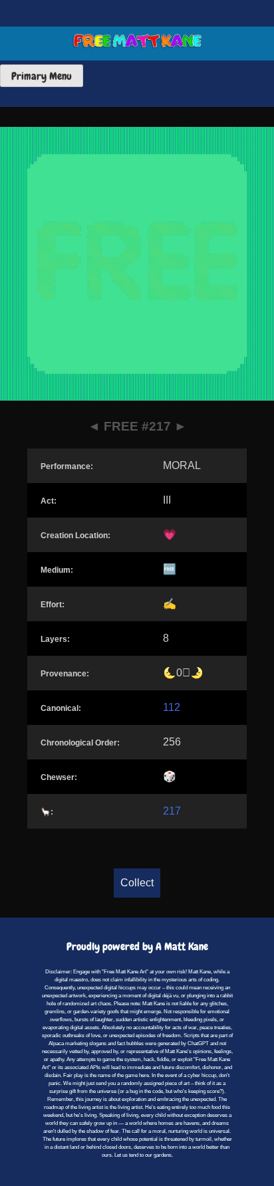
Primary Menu (41, 76)
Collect (137, 882)
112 (171, 707)
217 (172, 811)
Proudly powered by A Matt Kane (137, 946)
